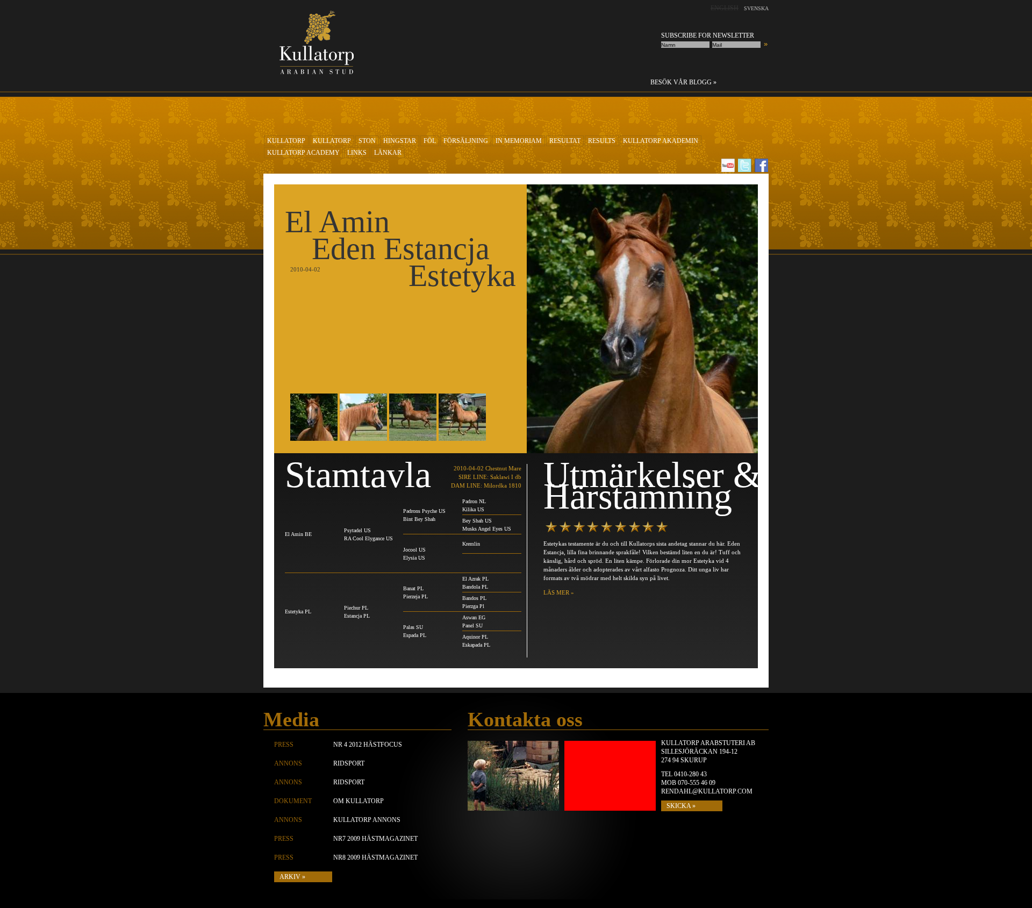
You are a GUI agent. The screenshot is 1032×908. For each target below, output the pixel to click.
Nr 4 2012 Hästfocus (367, 744)
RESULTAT (564, 141)
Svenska (756, 8)
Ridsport (348, 763)
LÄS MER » (558, 592)
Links (357, 152)
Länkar (388, 152)
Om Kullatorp (358, 801)
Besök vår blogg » (683, 82)
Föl (430, 141)
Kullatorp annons (366, 820)
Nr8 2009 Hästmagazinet (375, 857)
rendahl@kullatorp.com (706, 791)
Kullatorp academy (303, 152)
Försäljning (465, 141)
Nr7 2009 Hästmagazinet (375, 838)
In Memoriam (519, 141)
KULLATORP (286, 141)
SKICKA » (681, 806)
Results (601, 141)
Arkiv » (292, 877)
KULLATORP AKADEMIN (660, 141)
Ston (367, 141)
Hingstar (399, 141)
